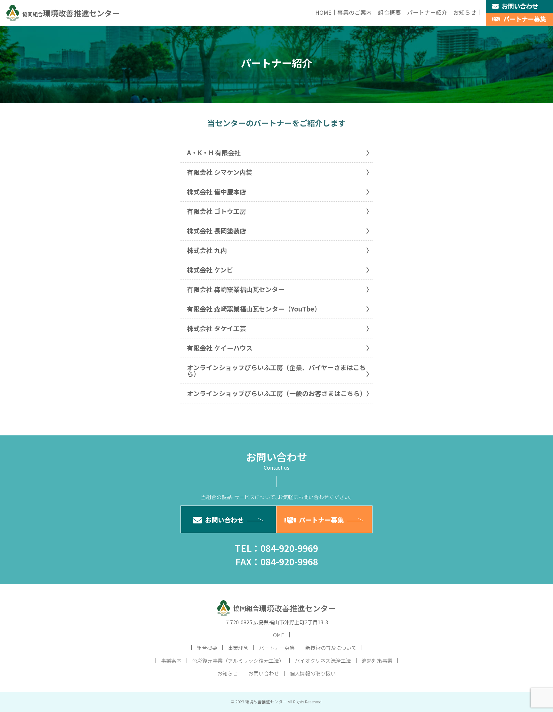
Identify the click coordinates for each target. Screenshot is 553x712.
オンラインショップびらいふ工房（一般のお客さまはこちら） (276, 393)
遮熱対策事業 (377, 660)
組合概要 (389, 12)
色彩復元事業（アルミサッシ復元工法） (238, 660)
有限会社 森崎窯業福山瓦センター (236, 289)
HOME (323, 12)
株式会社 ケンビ (210, 269)
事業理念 (238, 647)
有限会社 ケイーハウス (219, 347)
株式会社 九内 (207, 250)
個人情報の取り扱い (313, 673)
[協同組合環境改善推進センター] (63, 20)
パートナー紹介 (427, 12)
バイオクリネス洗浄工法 (323, 660)
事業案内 (171, 660)
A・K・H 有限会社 (214, 152)
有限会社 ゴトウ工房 (216, 211)
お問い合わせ (520, 6)
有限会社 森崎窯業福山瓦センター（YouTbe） (254, 308)
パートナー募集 (524, 18)
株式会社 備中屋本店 (216, 191)
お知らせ (464, 12)
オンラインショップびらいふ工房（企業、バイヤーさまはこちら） (276, 370)
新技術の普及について (331, 647)
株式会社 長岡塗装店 (216, 230)
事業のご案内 (354, 12)
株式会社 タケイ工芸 (216, 328)
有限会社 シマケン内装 (219, 172)
